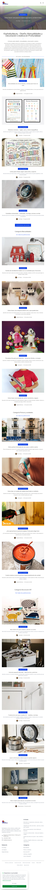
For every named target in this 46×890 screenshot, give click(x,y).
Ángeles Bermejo (5, 851)
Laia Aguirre (4, 849)
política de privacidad (6, 880)
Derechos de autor (18, 862)
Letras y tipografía (23, 127)
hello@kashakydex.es (7, 840)
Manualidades (23, 14)
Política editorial (20, 865)
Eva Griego (4, 847)
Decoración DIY (23, 626)
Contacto (33, 862)
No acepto (14, 883)
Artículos (25, 819)
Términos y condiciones (9, 862)
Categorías (26, 845)
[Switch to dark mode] (41, 3)
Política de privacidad (26, 862)
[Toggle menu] (43, 2)
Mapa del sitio (26, 865)
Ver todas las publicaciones (23, 234)
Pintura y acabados (23, 444)
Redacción (4, 845)
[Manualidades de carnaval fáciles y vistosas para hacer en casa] (23, 73)
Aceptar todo (14, 886)
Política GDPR (38, 862)
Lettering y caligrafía (27, 854)
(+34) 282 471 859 (6, 838)
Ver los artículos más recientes (23, 225)
